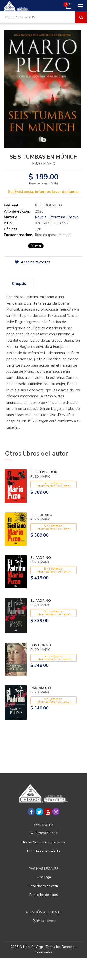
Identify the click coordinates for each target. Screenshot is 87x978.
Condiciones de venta (43, 886)
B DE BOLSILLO (48, 205)
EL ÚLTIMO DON (44, 472)
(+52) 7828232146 (44, 833)
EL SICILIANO (41, 515)
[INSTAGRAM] (55, 811)
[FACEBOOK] (31, 811)
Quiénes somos (43, 921)
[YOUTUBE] (47, 811)
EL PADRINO (40, 558)
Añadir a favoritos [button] (35, 262)
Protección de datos (43, 895)
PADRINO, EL (41, 688)
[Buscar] (81, 17)
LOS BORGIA (41, 645)
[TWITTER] (39, 811)
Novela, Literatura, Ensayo (57, 217)
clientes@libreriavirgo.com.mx (43, 842)
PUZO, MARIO (43, 163)
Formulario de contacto (43, 851)
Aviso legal (44, 877)
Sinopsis (18, 283)
